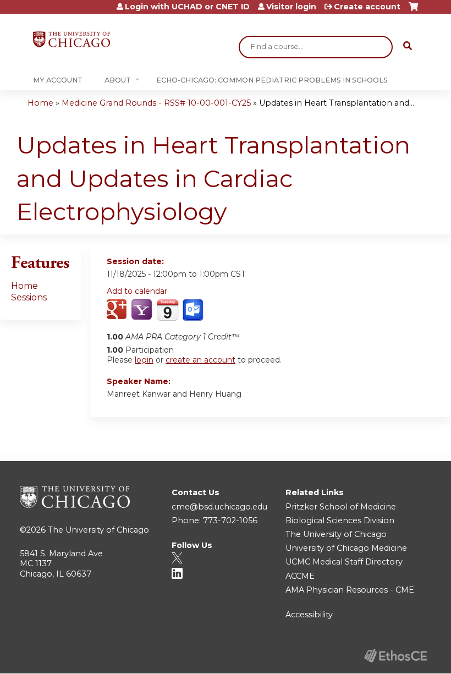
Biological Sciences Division (339, 520)
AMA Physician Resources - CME (349, 590)
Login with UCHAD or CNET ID (187, 6)
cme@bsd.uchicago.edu (219, 507)
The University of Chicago (98, 530)
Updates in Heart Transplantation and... (336, 103)
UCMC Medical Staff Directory (344, 562)
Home (40, 103)
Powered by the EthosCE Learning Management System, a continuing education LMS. (395, 656)
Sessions (29, 297)
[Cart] (413, 11)
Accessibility (309, 615)
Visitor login (291, 6)
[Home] (71, 39)
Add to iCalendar (167, 310)
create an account (200, 360)
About (118, 80)
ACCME (300, 576)
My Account (57, 80)
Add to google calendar (118, 310)
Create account (367, 6)
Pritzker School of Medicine (340, 507)
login (144, 360)
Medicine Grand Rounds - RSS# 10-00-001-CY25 (156, 103)
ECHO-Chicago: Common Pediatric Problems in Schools (272, 80)
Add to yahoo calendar (142, 310)
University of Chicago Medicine (346, 548)
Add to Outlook (194, 310)
